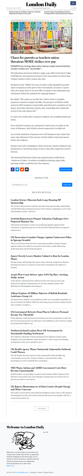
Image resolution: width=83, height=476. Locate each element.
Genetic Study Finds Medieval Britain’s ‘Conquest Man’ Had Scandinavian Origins (56, 12)
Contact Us (33, 472)
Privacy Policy (48, 472)
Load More (41, 408)
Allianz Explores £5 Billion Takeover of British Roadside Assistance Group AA (23, 12)
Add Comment (65, 169)
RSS (46, 432)
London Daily (41, 4)
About (40, 472)
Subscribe (67, 185)
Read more (10, 466)
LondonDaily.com (22, 472)
